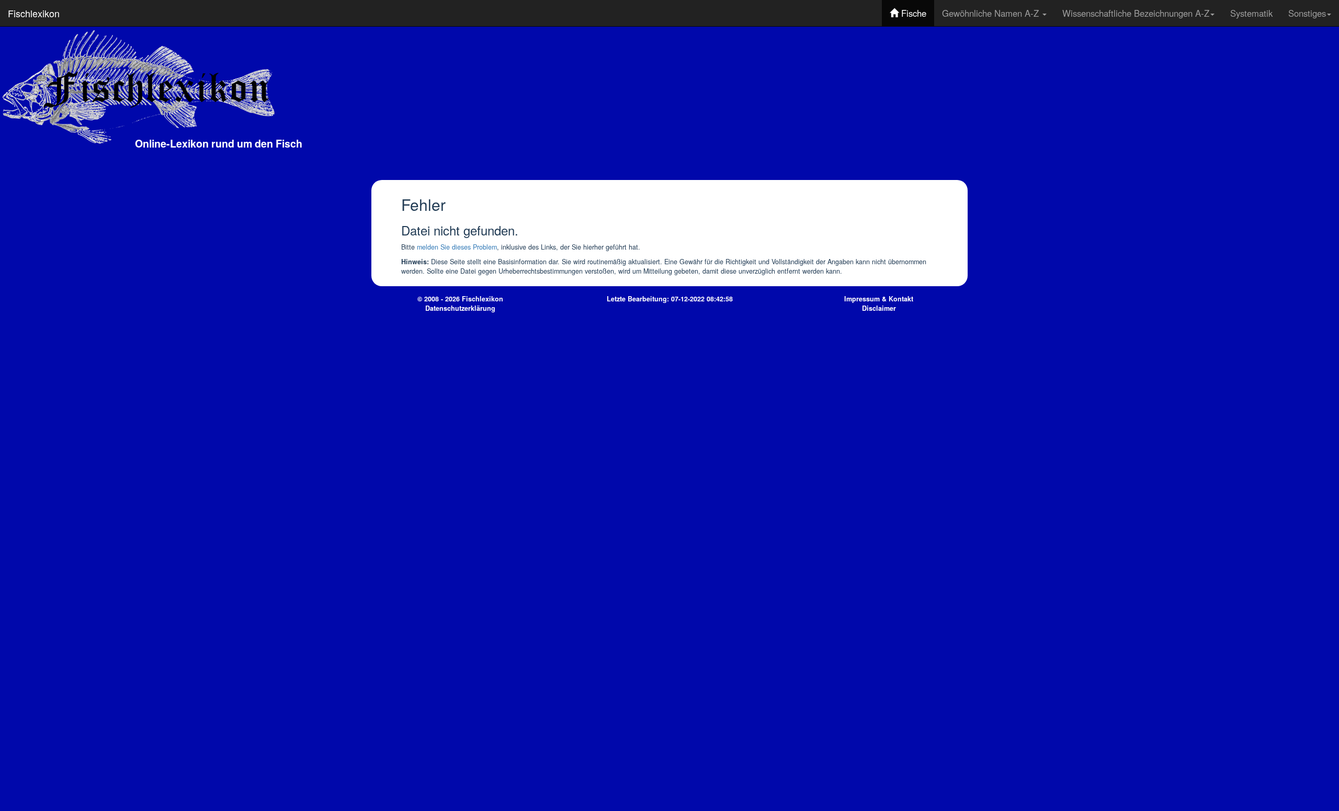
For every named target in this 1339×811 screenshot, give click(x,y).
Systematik (1251, 13)
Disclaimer (879, 308)
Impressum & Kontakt (878, 298)
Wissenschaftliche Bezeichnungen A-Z (1135, 13)
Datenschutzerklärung (460, 308)
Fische (912, 13)
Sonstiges (1307, 13)
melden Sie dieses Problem (457, 247)
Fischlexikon (34, 13)
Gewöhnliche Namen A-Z (991, 13)
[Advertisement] (889, 102)
